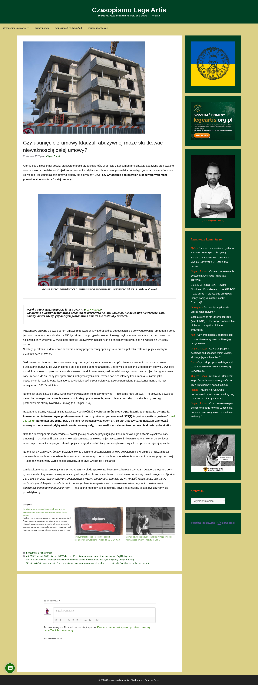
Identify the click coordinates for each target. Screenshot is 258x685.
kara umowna (85, 556)
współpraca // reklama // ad (68, 28)
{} (94, 620)
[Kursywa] (60, 620)
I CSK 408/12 (93, 309)
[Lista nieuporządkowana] (77, 620)
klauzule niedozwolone (105, 556)
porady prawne (42, 28)
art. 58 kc (73, 556)
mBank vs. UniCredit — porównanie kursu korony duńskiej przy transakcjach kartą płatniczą (211, 380)
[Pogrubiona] (56, 620)
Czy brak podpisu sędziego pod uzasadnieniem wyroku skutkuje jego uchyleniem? (211, 339)
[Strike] (69, 620)
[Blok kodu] (85, 620)
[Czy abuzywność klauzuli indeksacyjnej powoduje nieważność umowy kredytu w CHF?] (150, 521)
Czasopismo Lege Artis (129, 10)
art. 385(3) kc (61, 556)
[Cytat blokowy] (81, 620)
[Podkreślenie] (65, 620)
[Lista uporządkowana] (73, 620)
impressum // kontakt (98, 28)
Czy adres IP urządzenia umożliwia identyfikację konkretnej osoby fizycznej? (211, 298)
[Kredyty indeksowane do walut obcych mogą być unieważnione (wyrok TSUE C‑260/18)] (99, 521)
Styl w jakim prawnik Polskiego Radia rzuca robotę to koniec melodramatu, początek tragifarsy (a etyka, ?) (80, 559)
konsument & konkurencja (39, 552)
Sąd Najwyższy (124, 556)
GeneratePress (152, 680)
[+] (97, 620)
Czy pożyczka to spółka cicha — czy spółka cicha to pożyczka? (213, 325)
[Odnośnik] (90, 620)
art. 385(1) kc (46, 556)
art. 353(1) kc (32, 556)
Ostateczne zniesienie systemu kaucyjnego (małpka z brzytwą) (212, 275)
